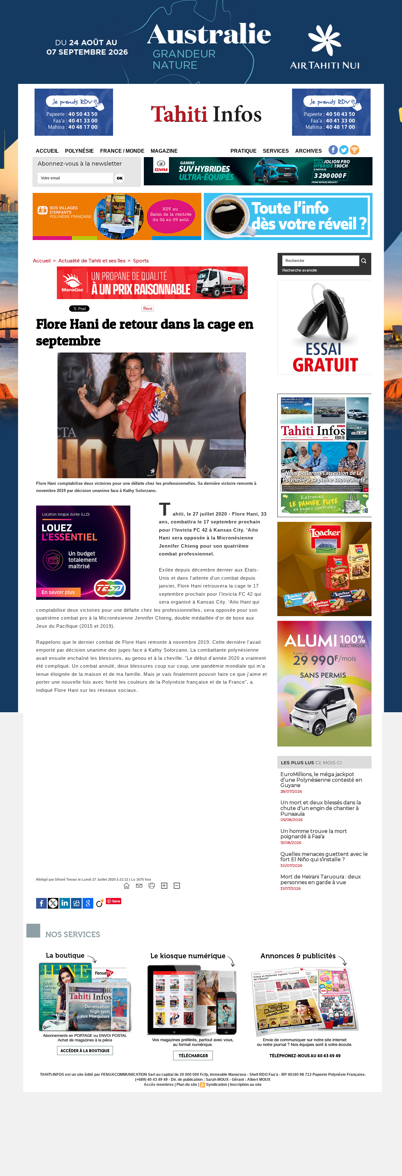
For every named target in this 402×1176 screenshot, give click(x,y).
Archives (308, 151)
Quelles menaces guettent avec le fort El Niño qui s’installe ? (324, 857)
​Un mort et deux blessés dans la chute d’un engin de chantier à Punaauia (320, 808)
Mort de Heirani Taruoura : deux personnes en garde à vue (320, 879)
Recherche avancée (299, 270)
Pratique (244, 151)
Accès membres (159, 1084)
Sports (141, 261)
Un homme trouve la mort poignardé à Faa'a (313, 834)
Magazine (164, 151)
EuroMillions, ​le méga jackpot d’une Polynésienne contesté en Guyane (321, 779)
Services (276, 151)
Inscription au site (246, 1084)
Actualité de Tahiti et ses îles (91, 261)
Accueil (47, 151)
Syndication (216, 1084)
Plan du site (187, 1084)
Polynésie (79, 151)
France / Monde (122, 151)
